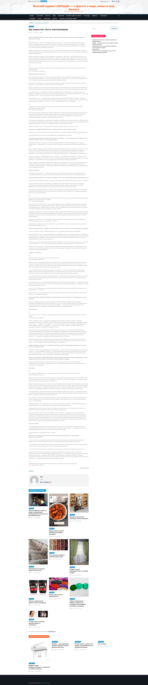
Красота (47, 15)
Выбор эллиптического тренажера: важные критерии (79, 517)
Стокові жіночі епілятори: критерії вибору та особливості (37, 623)
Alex (31, 32)
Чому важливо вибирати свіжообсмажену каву (57, 556)
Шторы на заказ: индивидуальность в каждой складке (79, 571)
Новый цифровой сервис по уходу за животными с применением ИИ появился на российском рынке (38, 513)
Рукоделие (32, 18)
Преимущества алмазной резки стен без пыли (36, 569)
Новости (54, 18)
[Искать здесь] (118, 15)
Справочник (47, 18)
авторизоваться (52, 631)
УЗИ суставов (95, 49)
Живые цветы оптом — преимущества (56, 595)
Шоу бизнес (40, 15)
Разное (39, 18)
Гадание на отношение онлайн (67, 18)
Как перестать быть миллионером (41, 22)
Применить (114, 28)
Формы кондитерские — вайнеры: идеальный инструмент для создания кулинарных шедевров (78, 603)
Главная (31, 22)
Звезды (32, 15)
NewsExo (42, 683)
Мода (54, 15)
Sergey (32, 671)
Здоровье (94, 15)
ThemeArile (47, 683)
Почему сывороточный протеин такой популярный (37, 602)
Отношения (61, 15)
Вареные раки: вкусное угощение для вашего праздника (56, 532)
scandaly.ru (31, 471)
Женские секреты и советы (74, 15)
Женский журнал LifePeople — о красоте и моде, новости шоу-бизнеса (74, 7)
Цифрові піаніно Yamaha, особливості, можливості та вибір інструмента (39, 667)
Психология (103, 15)
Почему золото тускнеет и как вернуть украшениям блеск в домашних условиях (84, 645)
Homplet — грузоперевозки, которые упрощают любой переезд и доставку (60, 645)
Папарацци (87, 15)
